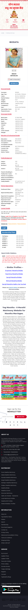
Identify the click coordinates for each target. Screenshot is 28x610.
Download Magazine (6, 527)
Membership (4, 524)
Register (3, 571)
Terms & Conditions (6, 537)
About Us (3, 514)
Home (2, 33)
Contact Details (5, 208)
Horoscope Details (6, 114)
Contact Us (4, 530)
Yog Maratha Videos (6, 516)
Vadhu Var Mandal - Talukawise (9, 495)
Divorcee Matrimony (6, 493)
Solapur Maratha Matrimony (8, 485)
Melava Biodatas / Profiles (8, 503)
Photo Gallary (5, 564)
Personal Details (5, 89)
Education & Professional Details (10, 135)
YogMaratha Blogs (6, 577)
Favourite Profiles (6, 561)
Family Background (6, 158)
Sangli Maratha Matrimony (8, 480)
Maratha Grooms (5, 490)
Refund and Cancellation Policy (9, 535)
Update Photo (5, 556)
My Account (4, 553)
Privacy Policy (5, 532)
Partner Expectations (7, 185)
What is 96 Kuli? (5, 543)
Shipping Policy (5, 540)
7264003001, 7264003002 (10, 452)
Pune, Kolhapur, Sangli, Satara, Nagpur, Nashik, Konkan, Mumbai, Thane (12, 446)
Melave (3, 519)
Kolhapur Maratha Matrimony (9, 482)
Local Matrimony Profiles (8, 498)
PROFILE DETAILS (10, 33)
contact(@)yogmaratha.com (10, 454)
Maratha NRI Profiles (7, 501)
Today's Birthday (5, 569)
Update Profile (5, 558)
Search (3, 522)
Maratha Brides (5, 488)
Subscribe (21, 416)
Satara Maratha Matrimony (8, 475)
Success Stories (5, 566)
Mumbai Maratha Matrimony (9, 477)
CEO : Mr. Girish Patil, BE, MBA (11, 449)
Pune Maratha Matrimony (8, 472)
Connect (3, 574)
